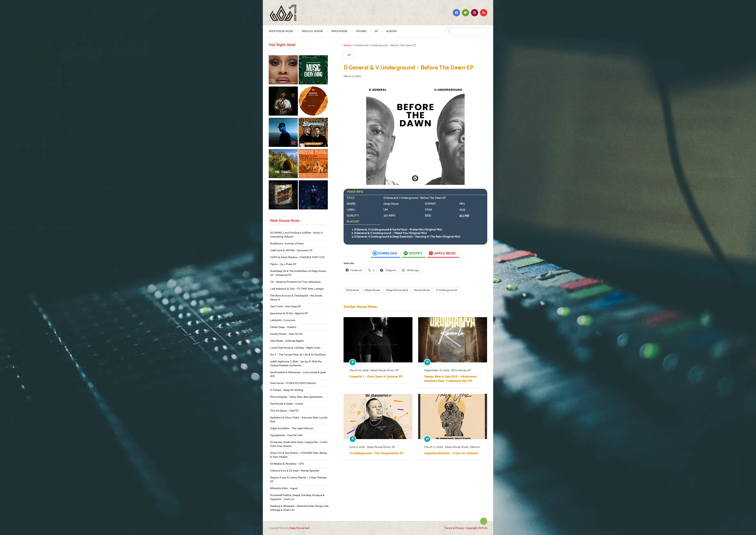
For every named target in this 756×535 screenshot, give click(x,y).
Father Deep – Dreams (283, 327)
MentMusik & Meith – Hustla (286, 404)
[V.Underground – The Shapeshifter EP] (378, 416)
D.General (352, 290)
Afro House (339, 31)
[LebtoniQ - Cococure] (283, 195)
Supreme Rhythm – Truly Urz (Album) (451, 453)
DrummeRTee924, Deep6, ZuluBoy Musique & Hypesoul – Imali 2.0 (297, 497)
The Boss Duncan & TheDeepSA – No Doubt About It (296, 298)
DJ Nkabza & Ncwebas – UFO (287, 464)
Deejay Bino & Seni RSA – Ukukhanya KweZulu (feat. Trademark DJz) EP (450, 379)
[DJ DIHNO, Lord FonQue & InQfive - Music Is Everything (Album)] (313, 70)
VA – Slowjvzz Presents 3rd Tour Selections (295, 282)
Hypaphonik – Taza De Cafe (286, 435)
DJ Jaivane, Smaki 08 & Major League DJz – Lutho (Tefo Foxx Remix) (298, 444)
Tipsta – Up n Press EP (283, 264)
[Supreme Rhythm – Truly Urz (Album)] (452, 416)
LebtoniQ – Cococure (282, 320)
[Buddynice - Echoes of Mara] (313, 102)
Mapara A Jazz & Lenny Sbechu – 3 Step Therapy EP (298, 479)
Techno (361, 31)
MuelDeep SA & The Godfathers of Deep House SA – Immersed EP (298, 273)
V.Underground (446, 290)
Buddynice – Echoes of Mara (287, 243)
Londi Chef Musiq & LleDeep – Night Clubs (295, 348)
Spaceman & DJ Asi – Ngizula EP (289, 313)
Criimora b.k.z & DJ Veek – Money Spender (294, 471)
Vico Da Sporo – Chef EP (284, 411)
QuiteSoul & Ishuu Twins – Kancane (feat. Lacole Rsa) (298, 419)
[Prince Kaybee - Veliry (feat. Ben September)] (283, 133)
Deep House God (299, 528)
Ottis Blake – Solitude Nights (287, 341)
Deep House (372, 290)
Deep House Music (281, 31)
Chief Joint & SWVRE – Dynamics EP (291, 250)
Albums (391, 31)
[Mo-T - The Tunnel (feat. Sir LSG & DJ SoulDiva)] (283, 164)
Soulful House (312, 31)
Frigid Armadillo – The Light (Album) (291, 428)
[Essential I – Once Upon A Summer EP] (378, 339)
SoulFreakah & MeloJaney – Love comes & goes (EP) (298, 374)
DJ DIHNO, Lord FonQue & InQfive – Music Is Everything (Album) (296, 235)
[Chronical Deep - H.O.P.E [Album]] (313, 195)
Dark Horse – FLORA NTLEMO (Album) (293, 383)
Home (347, 45)
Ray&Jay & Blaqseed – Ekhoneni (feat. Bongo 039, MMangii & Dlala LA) (299, 508)
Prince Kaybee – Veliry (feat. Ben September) (296, 397)
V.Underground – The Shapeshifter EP (376, 453)
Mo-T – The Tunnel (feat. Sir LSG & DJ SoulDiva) (298, 355)
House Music (422, 290)
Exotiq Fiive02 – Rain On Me (286, 334)
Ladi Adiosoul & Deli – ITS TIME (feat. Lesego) (297, 289)
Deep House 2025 (397, 290)
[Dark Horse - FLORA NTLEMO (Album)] (283, 102)
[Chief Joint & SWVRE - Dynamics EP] (313, 133)
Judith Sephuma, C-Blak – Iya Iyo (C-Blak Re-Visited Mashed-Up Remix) (296, 363)
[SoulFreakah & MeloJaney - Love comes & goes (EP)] (283, 70)
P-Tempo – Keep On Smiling (286, 390)
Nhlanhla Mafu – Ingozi (283, 488)
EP (376, 31)
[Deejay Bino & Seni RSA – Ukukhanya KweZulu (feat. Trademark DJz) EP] (452, 339)
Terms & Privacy (454, 528)
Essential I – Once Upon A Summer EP (376, 377)
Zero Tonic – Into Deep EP (285, 306)
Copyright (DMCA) (476, 528)
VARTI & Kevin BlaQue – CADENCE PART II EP (297, 257)
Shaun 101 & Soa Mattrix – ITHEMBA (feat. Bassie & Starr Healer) (298, 455)
